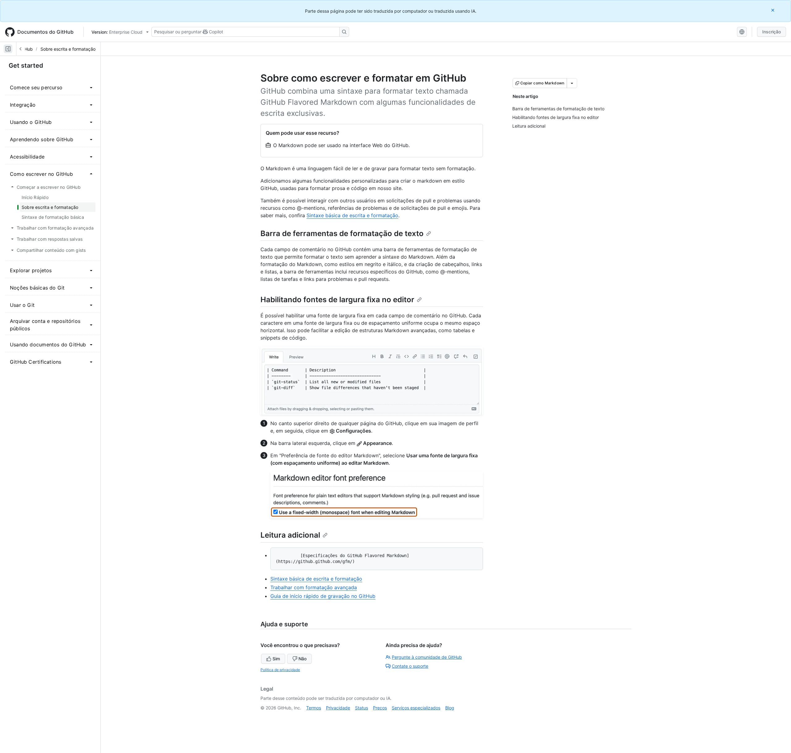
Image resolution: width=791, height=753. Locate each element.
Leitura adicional (290, 535)
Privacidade (338, 707)
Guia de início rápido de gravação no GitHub (322, 596)
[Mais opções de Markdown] (572, 83)
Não (302, 658)
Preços (380, 707)
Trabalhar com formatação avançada (313, 587)
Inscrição (771, 31)
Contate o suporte (410, 666)
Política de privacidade (280, 669)
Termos (313, 707)
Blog (449, 707)
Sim (276, 658)
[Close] (773, 10)
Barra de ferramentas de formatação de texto (342, 233)
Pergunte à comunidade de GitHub (427, 657)
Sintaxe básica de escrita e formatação (352, 215)
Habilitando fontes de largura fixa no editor (337, 299)
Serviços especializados (416, 707)
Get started (26, 65)
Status (361, 707)
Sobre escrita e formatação (67, 49)
